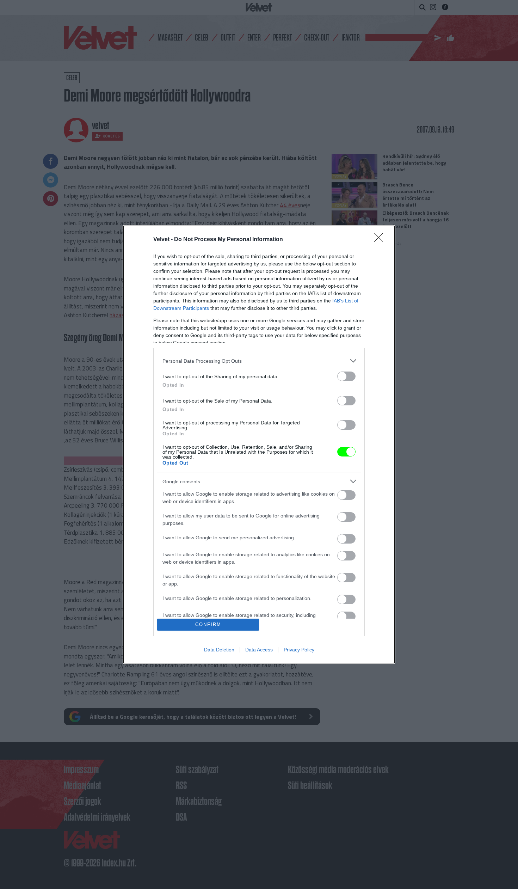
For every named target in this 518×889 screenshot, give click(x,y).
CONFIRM (208, 624)
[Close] (381, 239)
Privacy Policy (299, 649)
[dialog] (259, 444)
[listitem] (259, 360)
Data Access (259, 649)
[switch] (346, 376)
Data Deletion (219, 649)
